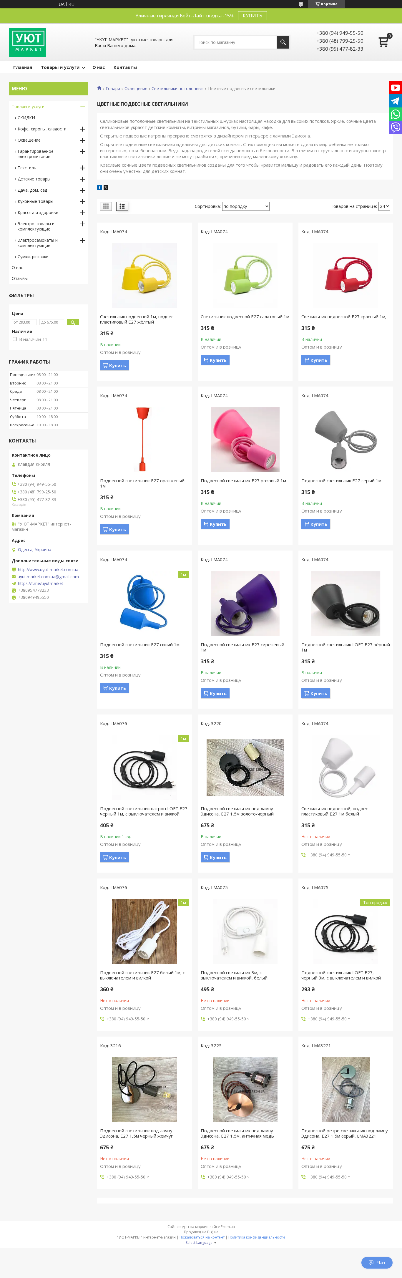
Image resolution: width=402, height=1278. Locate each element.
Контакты (125, 67)
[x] (106, 188)
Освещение (135, 88)
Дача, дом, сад (32, 190)
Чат (381, 1262)
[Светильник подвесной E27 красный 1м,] (345, 275)
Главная (22, 67)
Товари (112, 88)
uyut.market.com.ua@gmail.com (48, 576)
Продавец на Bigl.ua (201, 1231)
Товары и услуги (60, 67)
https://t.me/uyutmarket (40, 583)
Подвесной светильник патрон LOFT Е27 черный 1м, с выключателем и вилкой (143, 811)
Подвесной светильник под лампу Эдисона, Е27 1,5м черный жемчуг (136, 1133)
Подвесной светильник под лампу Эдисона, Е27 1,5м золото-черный (237, 811)
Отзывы (20, 278)
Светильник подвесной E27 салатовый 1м (245, 316)
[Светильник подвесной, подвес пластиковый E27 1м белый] (345, 767)
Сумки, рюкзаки (33, 256)
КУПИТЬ (252, 15)
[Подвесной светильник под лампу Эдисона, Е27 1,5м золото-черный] (245, 767)
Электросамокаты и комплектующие (38, 242)
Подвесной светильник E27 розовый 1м (243, 480)
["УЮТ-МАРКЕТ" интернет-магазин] (27, 42)
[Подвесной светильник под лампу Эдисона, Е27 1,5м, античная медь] (245, 1089)
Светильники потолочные (178, 88)
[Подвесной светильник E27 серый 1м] (345, 439)
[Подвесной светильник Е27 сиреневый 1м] (245, 603)
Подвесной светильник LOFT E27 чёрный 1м (345, 647)
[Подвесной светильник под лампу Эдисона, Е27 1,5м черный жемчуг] (144, 1089)
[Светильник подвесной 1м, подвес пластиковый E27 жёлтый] (144, 275)
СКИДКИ (26, 117)
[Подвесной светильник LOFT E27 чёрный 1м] (345, 603)
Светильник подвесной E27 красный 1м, (343, 316)
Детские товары (34, 179)
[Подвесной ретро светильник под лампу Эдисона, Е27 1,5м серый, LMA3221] (345, 1089)
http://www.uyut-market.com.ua (48, 569)
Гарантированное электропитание (36, 153)
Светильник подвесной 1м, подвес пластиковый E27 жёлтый (136, 319)
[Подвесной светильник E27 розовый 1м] (245, 439)
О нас (98, 67)
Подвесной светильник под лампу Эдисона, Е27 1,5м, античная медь (237, 1133)
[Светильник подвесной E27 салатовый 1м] (245, 275)
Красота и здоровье (38, 212)
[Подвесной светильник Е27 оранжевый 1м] (144, 439)
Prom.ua (228, 1226)
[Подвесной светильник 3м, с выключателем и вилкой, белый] (245, 931)
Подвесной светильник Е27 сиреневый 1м (242, 647)
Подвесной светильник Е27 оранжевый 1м (142, 483)
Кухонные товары (35, 201)
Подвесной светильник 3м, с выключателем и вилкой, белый (234, 975)
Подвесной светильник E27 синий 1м (140, 644)
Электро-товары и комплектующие (36, 226)
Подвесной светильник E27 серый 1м (341, 480)
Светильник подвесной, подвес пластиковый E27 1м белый (334, 811)
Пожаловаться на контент (202, 1237)
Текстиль (27, 167)
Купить (117, 365)
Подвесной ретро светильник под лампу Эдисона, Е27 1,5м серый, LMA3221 (344, 1133)
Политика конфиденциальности (256, 1237)
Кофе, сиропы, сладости (42, 129)
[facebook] (99, 188)
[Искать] (283, 42)
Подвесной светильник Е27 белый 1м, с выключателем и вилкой (142, 975)
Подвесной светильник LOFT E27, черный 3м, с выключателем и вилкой (341, 975)
